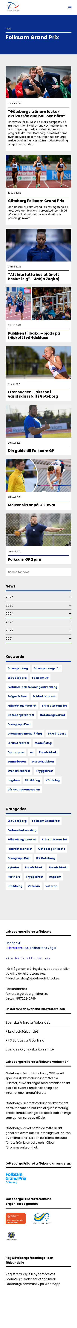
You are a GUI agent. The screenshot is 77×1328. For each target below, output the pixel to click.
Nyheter (13, 867)
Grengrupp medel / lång (24, 733)
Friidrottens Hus (44, 696)
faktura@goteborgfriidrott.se (27, 994)
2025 (9, 605)
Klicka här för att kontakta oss (28, 958)
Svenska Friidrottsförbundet (28, 1022)
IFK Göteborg (56, 733)
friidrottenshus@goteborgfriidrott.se (32, 978)
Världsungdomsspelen (23, 789)
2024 (10, 613)
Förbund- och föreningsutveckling (32, 687)
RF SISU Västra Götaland (25, 1040)
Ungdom (13, 780)
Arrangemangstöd (46, 668)
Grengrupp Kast (19, 724)
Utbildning (32, 780)
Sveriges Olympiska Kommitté (30, 1049)
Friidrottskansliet (54, 706)
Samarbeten (16, 761)
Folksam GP (40, 678)
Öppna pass (15, 752)
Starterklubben (42, 761)
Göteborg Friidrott (20, 715)
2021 (9, 638)
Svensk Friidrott (18, 771)
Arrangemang (17, 668)
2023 (9, 622)
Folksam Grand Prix (46, 821)
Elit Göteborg (17, 678)
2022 (9, 630)
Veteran (34, 886)
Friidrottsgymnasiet (21, 706)
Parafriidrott (48, 752)
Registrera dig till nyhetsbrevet (30, 1274)
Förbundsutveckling (21, 830)
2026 (9, 597)
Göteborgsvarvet (52, 715)
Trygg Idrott (44, 771)
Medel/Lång (43, 743)
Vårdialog (53, 780)
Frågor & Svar (17, 696)
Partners (13, 877)
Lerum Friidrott (18, 743)
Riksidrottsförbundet (22, 1031)
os (31, 752)
